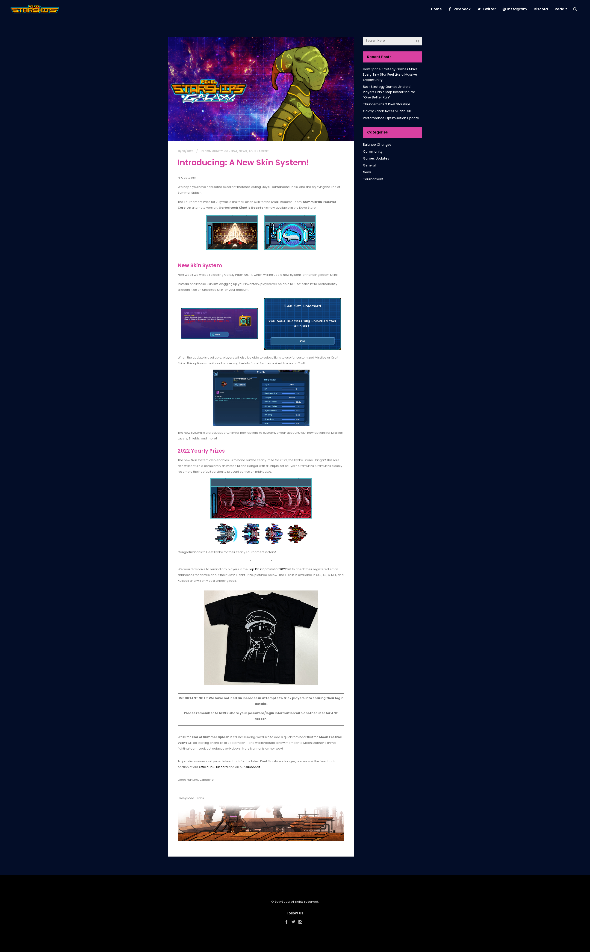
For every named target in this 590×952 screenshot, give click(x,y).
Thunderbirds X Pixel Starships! (387, 104)
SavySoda (282, 901)
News (243, 151)
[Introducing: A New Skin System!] (261, 89)
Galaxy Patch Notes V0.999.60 (387, 111)
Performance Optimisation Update (391, 118)
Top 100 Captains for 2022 (267, 569)
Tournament (258, 151)
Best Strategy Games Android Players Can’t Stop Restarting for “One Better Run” (389, 92)
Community (213, 151)
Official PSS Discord (213, 767)
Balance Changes (377, 144)
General (230, 151)
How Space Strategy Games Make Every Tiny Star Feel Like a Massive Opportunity (390, 74)
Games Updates (376, 158)
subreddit (252, 767)
